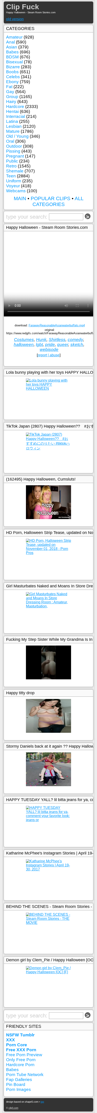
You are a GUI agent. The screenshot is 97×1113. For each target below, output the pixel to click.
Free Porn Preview (24, 1054)
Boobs (12, 71)
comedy (75, 339)
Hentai (12, 111)
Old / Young (17, 136)
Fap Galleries (19, 1079)
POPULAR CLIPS (50, 198)
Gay (10, 91)
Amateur (14, 37)
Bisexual (14, 62)
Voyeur (13, 185)
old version (15, 19)
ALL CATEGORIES (57, 201)
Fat (9, 86)
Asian (11, 47)
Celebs (13, 76)
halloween (24, 344)
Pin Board (15, 1084)
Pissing (13, 151)
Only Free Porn (21, 1059)
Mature (13, 131)
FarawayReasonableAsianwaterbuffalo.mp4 (57, 325)
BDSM (12, 57)
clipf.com (13, 1107)
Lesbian (14, 126)
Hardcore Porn (20, 1064)
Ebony (12, 81)
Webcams (16, 190)
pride (50, 344)
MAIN (20, 198)
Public (12, 161)
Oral (10, 141)
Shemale (14, 171)
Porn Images (18, 1089)
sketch (76, 344)
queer (62, 344)
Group (12, 96)
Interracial (15, 116)
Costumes (24, 339)
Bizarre (13, 66)
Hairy (11, 101)
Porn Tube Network (25, 1074)
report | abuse (49, 355)
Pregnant (15, 156)
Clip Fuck (22, 7)
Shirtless (57, 339)
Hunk (41, 339)
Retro (11, 166)
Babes (12, 52)
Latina (12, 121)
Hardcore (15, 106)
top (42, 1101)
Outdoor (14, 146)
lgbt (39, 344)
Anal (10, 42)
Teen (11, 176)
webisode (49, 349)
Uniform (13, 181)
